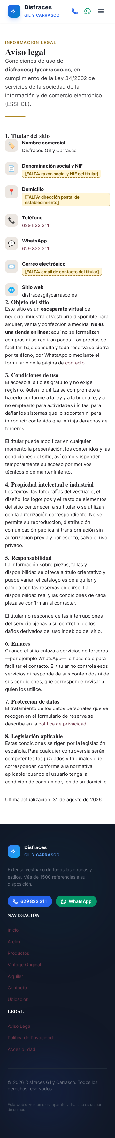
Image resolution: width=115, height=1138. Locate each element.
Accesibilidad (21, 1049)
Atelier (14, 941)
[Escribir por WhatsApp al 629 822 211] (87, 11)
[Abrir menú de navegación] (101, 11)
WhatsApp (80, 901)
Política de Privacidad (30, 1037)
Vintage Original (24, 964)
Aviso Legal (19, 1026)
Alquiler (15, 976)
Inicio (13, 930)
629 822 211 (35, 225)
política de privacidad (62, 724)
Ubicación (18, 999)
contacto (75, 363)
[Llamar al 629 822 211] (74, 11)
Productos (18, 953)
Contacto (17, 987)
